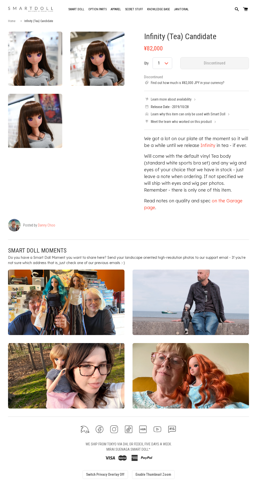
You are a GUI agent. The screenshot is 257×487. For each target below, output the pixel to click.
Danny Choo (46, 225)
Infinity (208, 145)
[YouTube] (157, 429)
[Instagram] (114, 429)
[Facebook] (99, 429)
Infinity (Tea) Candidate (180, 36)
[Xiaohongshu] (143, 429)
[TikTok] (128, 429)
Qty (146, 63)
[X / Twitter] (85, 429)
